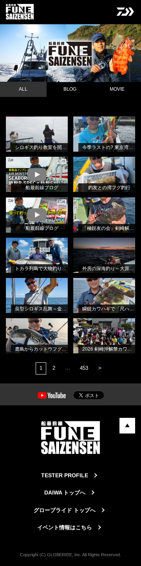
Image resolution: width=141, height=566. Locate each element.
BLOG (69, 89)
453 (84, 368)
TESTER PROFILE (64, 475)
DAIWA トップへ (64, 492)
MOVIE (117, 89)
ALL (23, 89)
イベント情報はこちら (64, 527)
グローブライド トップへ (65, 510)
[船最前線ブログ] (13, 166)
